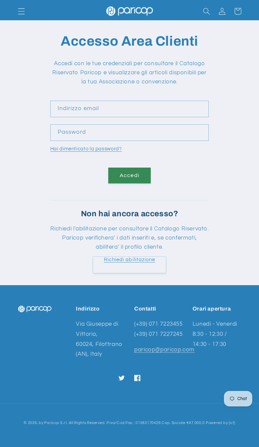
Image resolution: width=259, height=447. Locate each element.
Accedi (129, 175)
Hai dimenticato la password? (86, 148)
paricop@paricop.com (164, 350)
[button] (21, 11)
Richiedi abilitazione (129, 259)
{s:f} (232, 423)
